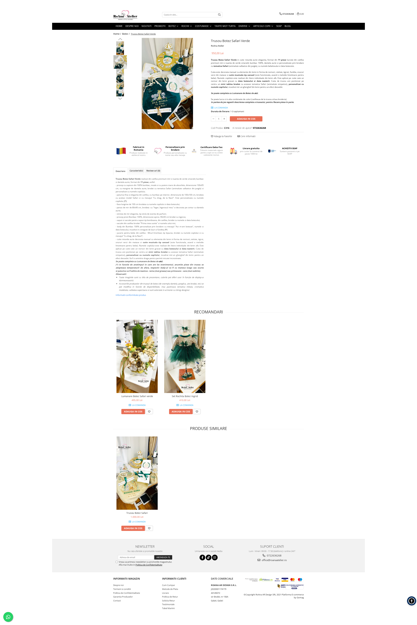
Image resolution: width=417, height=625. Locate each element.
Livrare (165, 592)
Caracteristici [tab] (136, 170)
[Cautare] (219, 14)
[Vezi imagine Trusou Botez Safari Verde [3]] (120, 89)
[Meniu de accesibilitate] (411, 600)
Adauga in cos (246, 118)
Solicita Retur (168, 600)
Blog (288, 26)
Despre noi (118, 585)
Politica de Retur (170, 596)
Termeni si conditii (122, 589)
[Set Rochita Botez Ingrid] (185, 356)
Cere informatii (247, 136)
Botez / (126, 33)
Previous (120, 39)
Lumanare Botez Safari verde (137, 396)
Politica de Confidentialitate (149, 564)
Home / (117, 33)
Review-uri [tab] (153, 170)
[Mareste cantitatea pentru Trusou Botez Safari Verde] (224, 118)
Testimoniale (168, 604)
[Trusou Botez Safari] (137, 473)
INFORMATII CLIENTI (174, 578)
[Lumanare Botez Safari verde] (137, 356)
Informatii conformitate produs (131, 295)
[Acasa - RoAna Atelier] (129, 14)
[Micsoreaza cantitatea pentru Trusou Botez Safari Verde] (213, 118)
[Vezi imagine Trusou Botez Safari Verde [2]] (120, 76)
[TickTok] (208, 557)
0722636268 (273, 555)
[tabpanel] (167, 83)
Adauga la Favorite (222, 136)
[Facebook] (202, 557)
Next (120, 98)
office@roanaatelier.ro (274, 560)
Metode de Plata (170, 589)
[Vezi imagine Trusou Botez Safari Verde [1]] (120, 62)
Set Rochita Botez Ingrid (185, 396)
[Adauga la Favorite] (149, 411)
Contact (117, 600)
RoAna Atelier (217, 45)
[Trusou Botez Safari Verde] (167, 83)
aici (256, 93)
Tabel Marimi (168, 608)
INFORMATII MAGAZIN (126, 578)
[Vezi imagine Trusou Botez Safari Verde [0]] (120, 48)
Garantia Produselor (123, 596)
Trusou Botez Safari (137, 512)
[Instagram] (215, 557)
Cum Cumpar (168, 585)
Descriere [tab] (120, 171)
